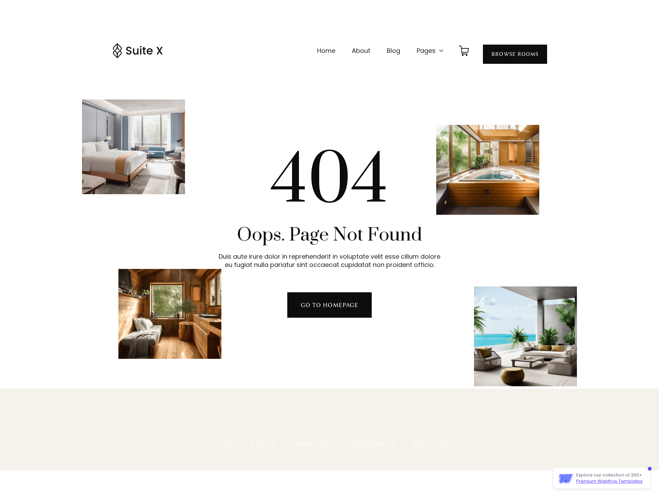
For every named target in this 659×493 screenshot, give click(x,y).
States (263, 443)
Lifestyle (339, 412)
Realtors (431, 443)
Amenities (311, 443)
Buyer (261, 412)
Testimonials (371, 443)
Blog (393, 50)
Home (326, 50)
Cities (221, 443)
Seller (286, 412)
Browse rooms (515, 54)
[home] (137, 51)
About (361, 50)
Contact (393, 412)
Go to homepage (329, 305)
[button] (430, 51)
